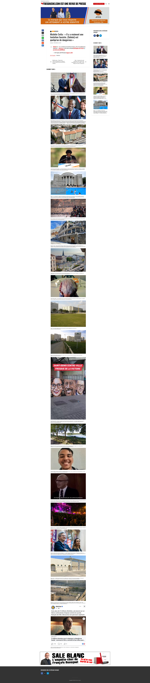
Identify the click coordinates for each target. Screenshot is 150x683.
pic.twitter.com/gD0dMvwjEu (59, 50)
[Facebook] (94, 35)
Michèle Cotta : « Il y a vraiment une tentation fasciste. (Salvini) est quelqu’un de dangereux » (66, 37)
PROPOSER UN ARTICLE (45, 1)
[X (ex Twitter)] (97, 35)
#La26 (82, 48)
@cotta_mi (61, 48)
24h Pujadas (52, 55)
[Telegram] (100, 35)
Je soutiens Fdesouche (99, 3)
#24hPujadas (76, 48)
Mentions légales (78, 680)
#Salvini (54, 46)
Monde (53, 31)
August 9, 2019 (69, 52)
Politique (56, 31)
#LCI (80, 48)
